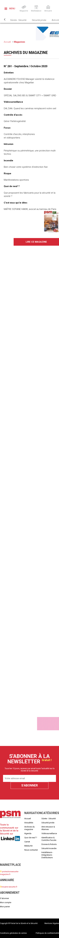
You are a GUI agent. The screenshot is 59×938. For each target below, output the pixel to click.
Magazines (19, 42)
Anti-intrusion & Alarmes (48, 828)
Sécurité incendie (48, 848)
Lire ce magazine (36, 241)
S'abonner (4, 898)
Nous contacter (31, 850)
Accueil (7, 42)
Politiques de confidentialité (47, 933)
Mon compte (5, 902)
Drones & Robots (49, 844)
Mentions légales (51, 923)
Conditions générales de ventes (13, 933)
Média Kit (28, 845)
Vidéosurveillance (49, 833)
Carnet (27, 841)
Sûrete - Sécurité (18, 20)
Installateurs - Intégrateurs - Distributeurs (47, 855)
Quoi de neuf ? (30, 837)
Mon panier (5, 906)
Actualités (28, 822)
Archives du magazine (29, 828)
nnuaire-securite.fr (8, 886)
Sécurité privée (39, 20)
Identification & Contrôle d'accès (48, 838)
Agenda (27, 833)
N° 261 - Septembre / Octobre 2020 (25, 66)
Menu (12, 8)
